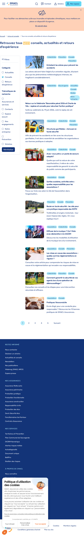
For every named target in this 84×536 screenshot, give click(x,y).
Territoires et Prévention (14, 434)
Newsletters (9, 361)
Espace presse (10, 373)
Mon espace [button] (74, 4)
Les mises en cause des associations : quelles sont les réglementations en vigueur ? (62, 256)
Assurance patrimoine (13, 390)
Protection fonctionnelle (14, 398)
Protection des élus (12, 409)
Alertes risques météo (13, 445)
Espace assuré (6, 115)
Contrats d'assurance (13, 421)
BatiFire (8, 457)
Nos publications (11, 365)
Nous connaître (11, 474)
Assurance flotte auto (13, 386)
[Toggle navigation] (3, 4)
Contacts (9, 109)
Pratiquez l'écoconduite (57, 302)
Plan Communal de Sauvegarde (17, 438)
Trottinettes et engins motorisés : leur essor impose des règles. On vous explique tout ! (62, 216)
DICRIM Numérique (12, 442)
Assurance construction (14, 401)
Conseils (8, 77)
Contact (48, 4)
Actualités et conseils (13, 357)
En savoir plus (41, 26)
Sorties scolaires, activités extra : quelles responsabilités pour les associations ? (61, 184)
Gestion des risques (12, 461)
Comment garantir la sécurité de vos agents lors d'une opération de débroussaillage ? (62, 280)
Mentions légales (69, 526)
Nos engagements (8, 122)
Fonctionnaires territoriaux (15, 417)
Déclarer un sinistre (12, 354)
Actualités (9, 72)
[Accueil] (12, 3)
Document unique (12, 453)
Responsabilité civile (13, 405)
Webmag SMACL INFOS (14, 369)
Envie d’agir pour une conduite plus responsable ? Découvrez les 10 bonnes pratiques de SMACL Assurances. (63, 309)
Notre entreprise (6, 130)
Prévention (6, 139)
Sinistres (8, 144)
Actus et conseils (13, 36)
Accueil (2, 36)
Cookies (56, 526)
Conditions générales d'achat (29, 530)
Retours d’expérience (7, 83)
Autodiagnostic (11, 449)
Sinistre (61, 4)
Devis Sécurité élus (12, 413)
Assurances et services (8, 103)
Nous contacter (11, 350)
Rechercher (36, 4)
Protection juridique (13, 394)
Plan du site (48, 530)
